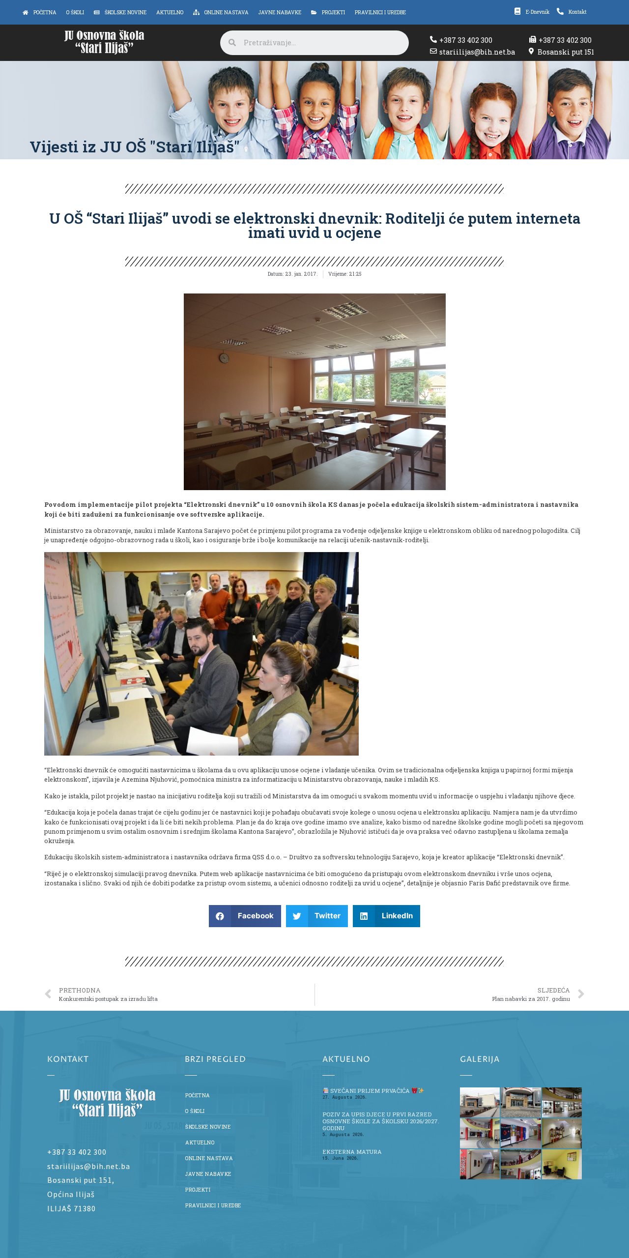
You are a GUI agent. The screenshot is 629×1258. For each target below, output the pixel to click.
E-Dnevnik (537, 11)
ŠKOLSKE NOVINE (207, 1126)
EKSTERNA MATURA (352, 1151)
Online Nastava (209, 1158)
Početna (197, 1095)
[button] (245, 916)
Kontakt (578, 11)
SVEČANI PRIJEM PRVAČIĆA (370, 1090)
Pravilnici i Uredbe (213, 1205)
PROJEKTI (197, 1189)
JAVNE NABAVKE (208, 1173)
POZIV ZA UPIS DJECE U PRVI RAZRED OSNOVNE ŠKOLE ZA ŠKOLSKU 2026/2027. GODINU (380, 1121)
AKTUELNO (199, 1142)
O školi (195, 1111)
